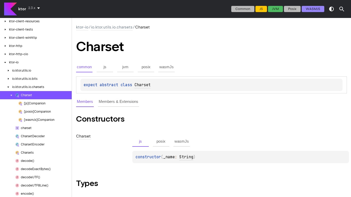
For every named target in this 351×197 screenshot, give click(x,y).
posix (292, 9)
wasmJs (313, 9)
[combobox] (35, 8)
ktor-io (82, 27)
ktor (22, 9)
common (242, 9)
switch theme (331, 9)
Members (85, 101)
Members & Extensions (118, 101)
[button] (342, 9)
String (186, 157)
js (261, 9)
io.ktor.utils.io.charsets (112, 27)
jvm (275, 9)
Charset (142, 84)
